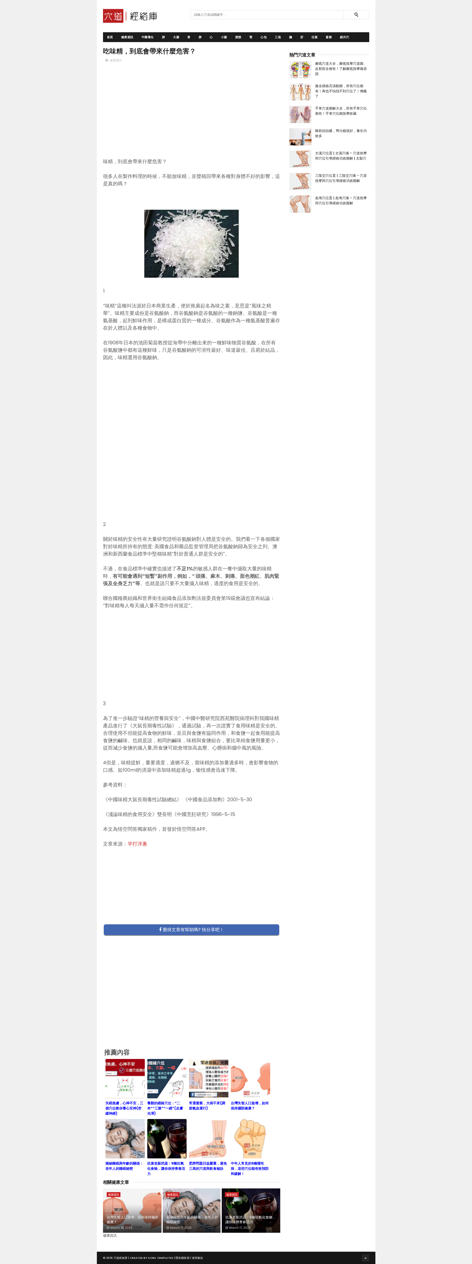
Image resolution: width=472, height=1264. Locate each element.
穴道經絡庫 (121, 1258)
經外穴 (344, 37)
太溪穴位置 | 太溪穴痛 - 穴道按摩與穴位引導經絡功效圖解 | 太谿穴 (341, 156)
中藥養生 (148, 37)
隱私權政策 (183, 1258)
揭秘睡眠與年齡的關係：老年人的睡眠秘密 (192, 1220)
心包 (264, 37)
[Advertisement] (191, 118)
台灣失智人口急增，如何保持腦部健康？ (132, 1220)
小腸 (224, 37)
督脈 (329, 37)
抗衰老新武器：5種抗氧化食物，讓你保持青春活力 (250, 1220)
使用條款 (197, 1258)
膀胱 (238, 37)
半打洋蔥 (137, 843)
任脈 (314, 37)
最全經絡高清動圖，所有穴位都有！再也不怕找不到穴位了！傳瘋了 (341, 91)
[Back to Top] (365, 1258)
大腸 (176, 37)
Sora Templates (160, 1258)
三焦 (278, 37)
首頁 (110, 37)
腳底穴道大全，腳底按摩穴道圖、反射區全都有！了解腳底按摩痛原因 (341, 68)
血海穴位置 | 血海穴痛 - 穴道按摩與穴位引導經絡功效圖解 (341, 200)
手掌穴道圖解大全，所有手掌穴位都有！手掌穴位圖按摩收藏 (341, 111)
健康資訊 (127, 37)
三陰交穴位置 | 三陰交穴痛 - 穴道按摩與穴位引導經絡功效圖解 (341, 178)
